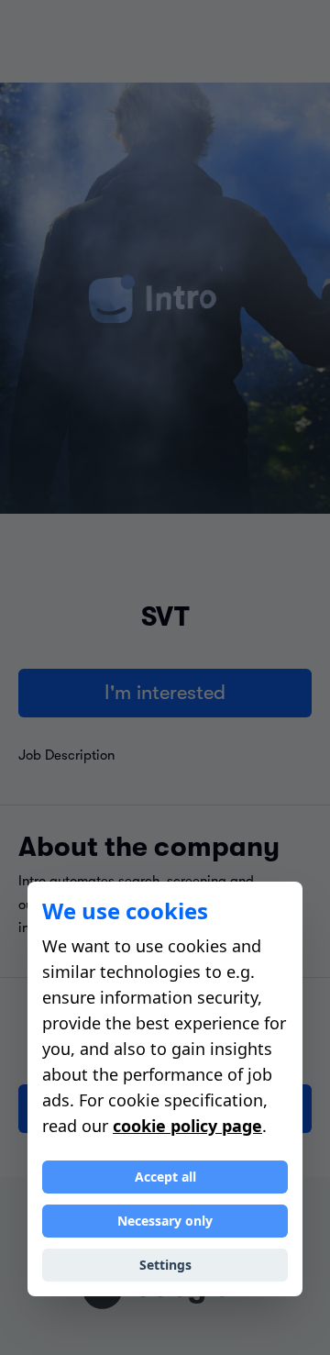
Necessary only (165, 1220)
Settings (165, 1264)
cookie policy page (187, 1126)
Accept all (165, 1176)
